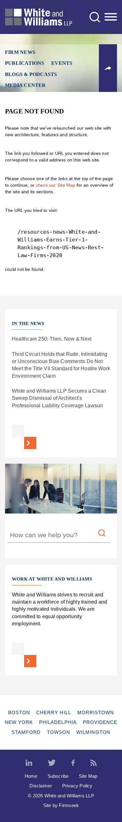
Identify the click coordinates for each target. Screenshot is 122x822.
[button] (107, 68)
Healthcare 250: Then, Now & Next (51, 339)
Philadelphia (58, 722)
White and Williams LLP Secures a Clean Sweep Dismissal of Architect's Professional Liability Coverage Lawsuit (59, 398)
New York (19, 722)
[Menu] (110, 17)
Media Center (25, 85)
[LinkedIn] (29, 763)
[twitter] (52, 763)
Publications (24, 63)
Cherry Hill (53, 712)
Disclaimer (40, 785)
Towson (58, 732)
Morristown (95, 712)
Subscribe (58, 776)
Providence (100, 722)
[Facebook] (73, 763)
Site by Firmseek (61, 805)
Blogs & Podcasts (31, 74)
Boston (19, 712)
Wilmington (93, 732)
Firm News (20, 52)
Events (61, 63)
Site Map (88, 776)
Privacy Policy (77, 785)
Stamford (26, 732)
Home (31, 776)
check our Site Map (55, 185)
